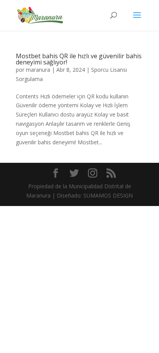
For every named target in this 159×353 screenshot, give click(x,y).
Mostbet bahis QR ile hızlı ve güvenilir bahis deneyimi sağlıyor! (79, 59)
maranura (38, 69)
